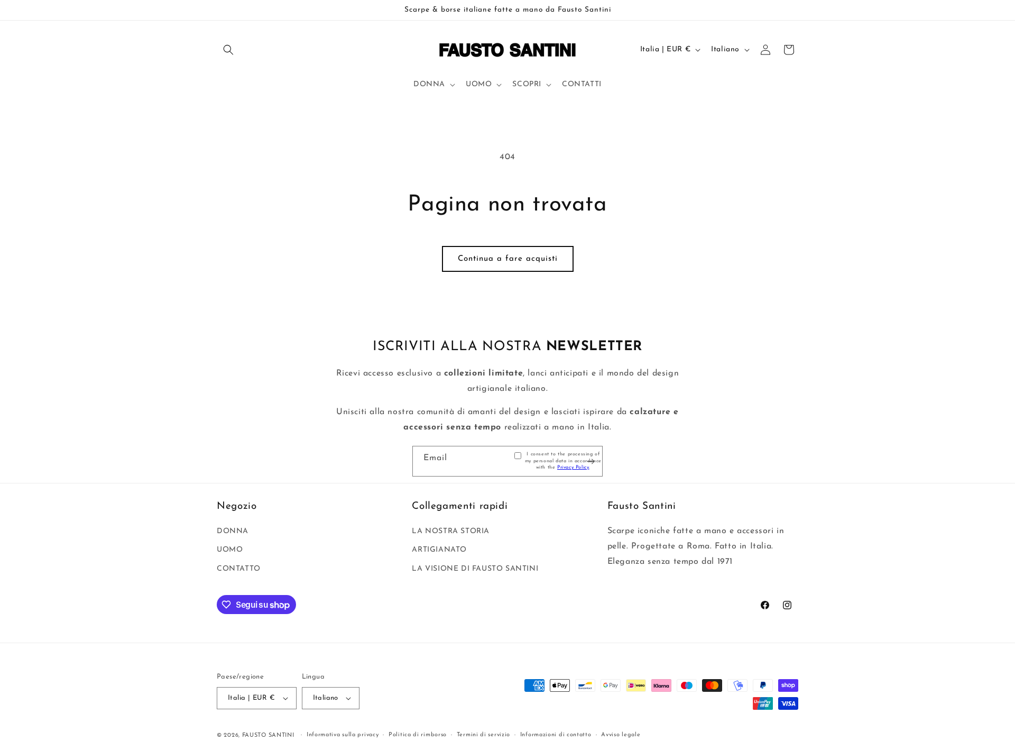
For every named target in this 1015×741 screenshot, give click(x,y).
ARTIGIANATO (439, 550)
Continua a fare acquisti (508, 259)
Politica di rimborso (418, 735)
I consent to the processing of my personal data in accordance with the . (563, 461)
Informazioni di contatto (556, 735)
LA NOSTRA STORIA (451, 531)
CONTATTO (239, 569)
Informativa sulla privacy (343, 735)
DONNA (232, 531)
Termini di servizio (483, 735)
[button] (228, 49)
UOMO (230, 550)
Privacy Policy (573, 467)
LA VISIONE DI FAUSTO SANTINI (475, 569)
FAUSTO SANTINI (268, 735)
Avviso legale (620, 735)
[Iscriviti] (590, 461)
